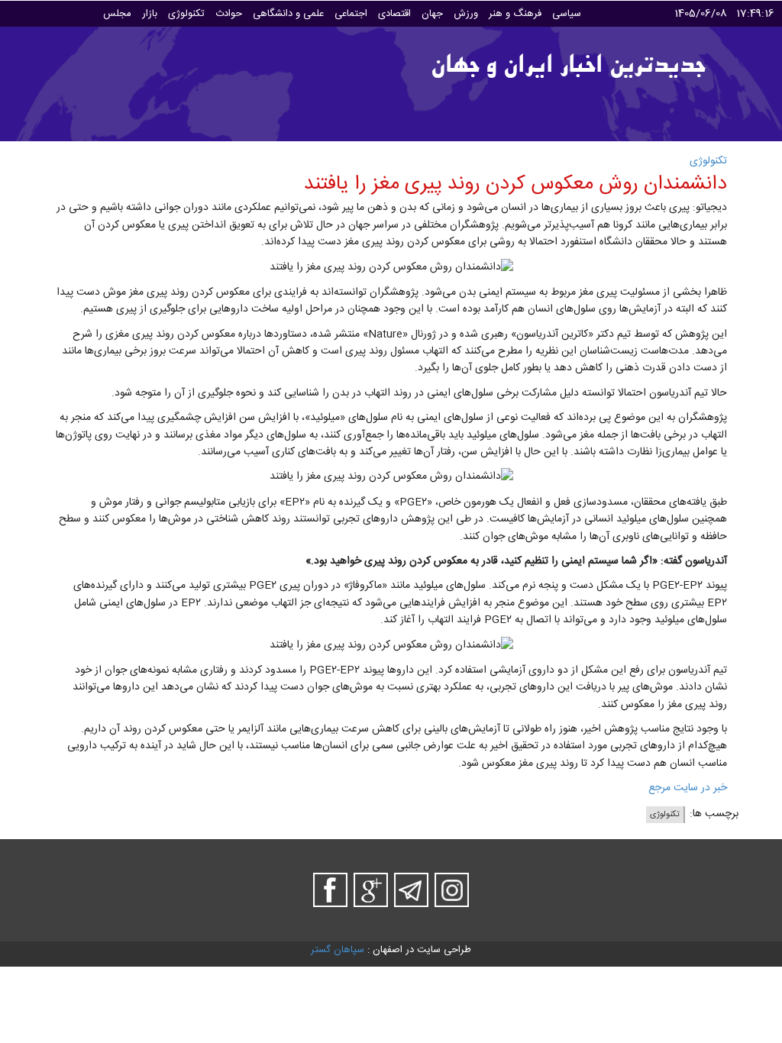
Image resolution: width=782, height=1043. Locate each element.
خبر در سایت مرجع (687, 788)
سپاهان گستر (337, 949)
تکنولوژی (708, 161)
